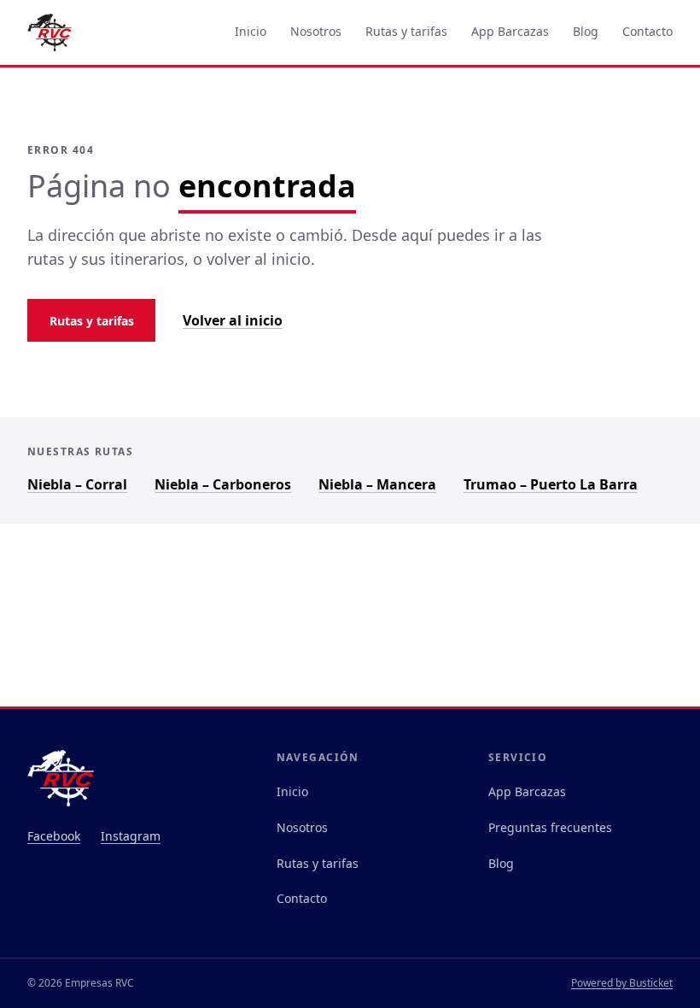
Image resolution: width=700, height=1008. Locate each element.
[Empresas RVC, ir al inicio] (49, 32)
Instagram (130, 836)
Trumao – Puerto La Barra (551, 484)
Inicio (250, 31)
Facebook (53, 836)
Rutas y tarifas (406, 31)
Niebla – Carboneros (223, 484)
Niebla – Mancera (377, 484)
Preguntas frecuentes (550, 827)
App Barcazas (510, 31)
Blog (585, 31)
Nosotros (315, 31)
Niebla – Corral (77, 484)
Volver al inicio (233, 320)
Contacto (647, 31)
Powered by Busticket (622, 983)
